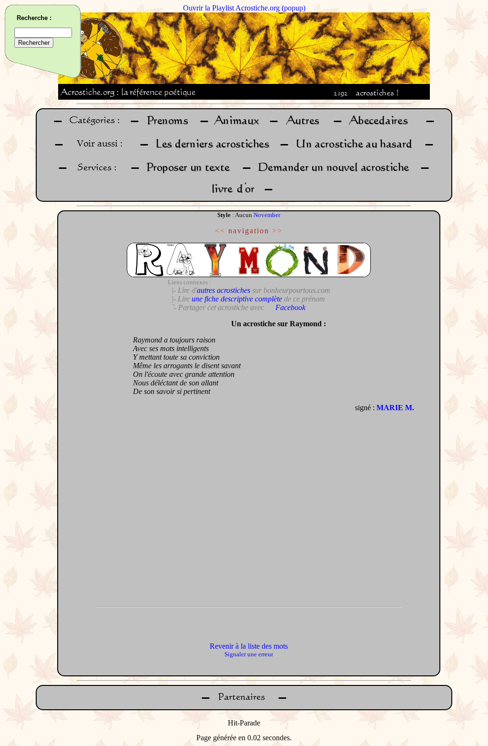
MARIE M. (395, 408)
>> (277, 231)
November (267, 214)
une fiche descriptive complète (237, 299)
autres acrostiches (223, 290)
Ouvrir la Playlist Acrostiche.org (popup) (244, 8)
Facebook (290, 307)
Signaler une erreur (248, 654)
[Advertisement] (93, 458)
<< (220, 231)
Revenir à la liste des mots (249, 646)
